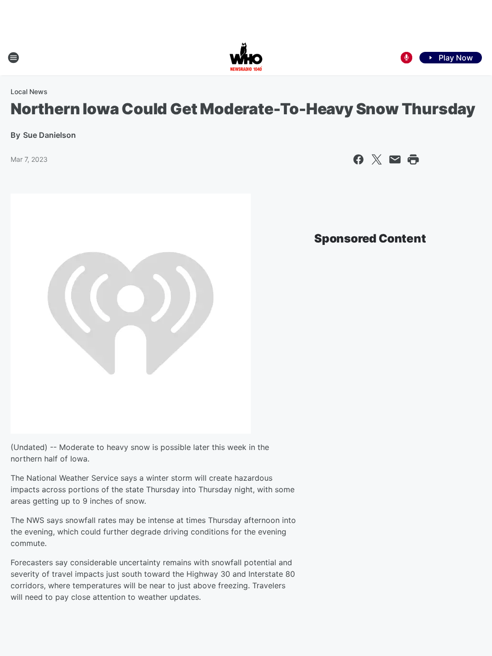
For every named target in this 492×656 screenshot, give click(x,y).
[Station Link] (246, 57)
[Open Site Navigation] (13, 57)
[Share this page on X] (376, 159)
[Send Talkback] (406, 57)
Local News (29, 91)
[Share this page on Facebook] (358, 159)
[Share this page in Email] (395, 159)
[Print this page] (413, 159)
